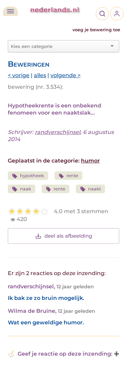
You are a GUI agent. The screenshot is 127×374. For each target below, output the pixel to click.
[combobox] (59, 46)
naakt (94, 188)
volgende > (65, 75)
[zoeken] (102, 13)
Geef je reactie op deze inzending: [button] (65, 354)
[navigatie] (10, 11)
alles (40, 75)
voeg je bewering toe (96, 29)
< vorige (18, 75)
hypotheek (32, 175)
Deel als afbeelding (68, 236)
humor (90, 160)
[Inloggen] (117, 13)
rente (72, 175)
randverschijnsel (57, 132)
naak (25, 188)
